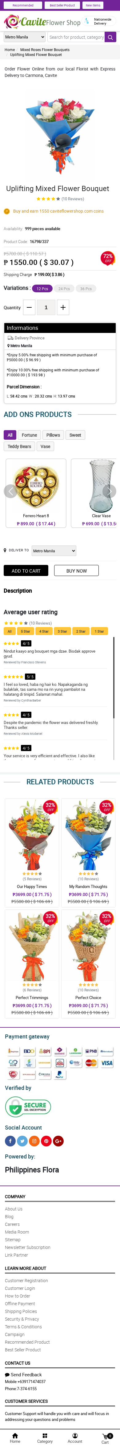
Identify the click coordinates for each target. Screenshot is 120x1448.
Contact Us (17, 1363)
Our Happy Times (32, 886)
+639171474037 (32, 1381)
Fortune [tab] (29, 435)
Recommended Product (27, 1342)
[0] (105, 1436)
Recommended (23, 5)
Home (10, 49)
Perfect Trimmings (32, 997)
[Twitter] (22, 1141)
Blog (9, 1216)
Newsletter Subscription (27, 1247)
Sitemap (13, 1239)
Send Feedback (26, 1374)
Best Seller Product (62, 5)
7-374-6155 (27, 1388)
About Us (13, 1209)
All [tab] (10, 435)
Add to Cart (26, 571)
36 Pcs (86, 288)
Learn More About (25, 1268)
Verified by (18, 1087)
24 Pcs (64, 288)
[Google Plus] (58, 1141)
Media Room (17, 1232)
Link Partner (16, 1255)
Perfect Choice (88, 997)
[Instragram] (34, 1141)
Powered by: (20, 1156)
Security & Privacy (22, 1319)
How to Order (17, 1296)
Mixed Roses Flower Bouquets (45, 49)
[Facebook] (10, 1141)
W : (40, 396)
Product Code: (26, 241)
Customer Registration (26, 1280)
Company (15, 1196)
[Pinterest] (46, 1141)
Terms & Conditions (23, 1327)
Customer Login (20, 1288)
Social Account (23, 1127)
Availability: (32, 228)
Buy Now (76, 571)
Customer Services (26, 1401)
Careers (12, 1224)
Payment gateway (27, 1036)
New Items (93, 5)
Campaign (15, 1334)
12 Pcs (42, 288)
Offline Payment (20, 1303)
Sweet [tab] (75, 435)
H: (64, 396)
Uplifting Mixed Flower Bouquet (36, 54)
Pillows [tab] (53, 435)
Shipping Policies (21, 1311)
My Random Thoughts (88, 886)
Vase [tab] (45, 446)
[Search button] (110, 37)
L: (17, 396)
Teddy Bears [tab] (19, 446)
